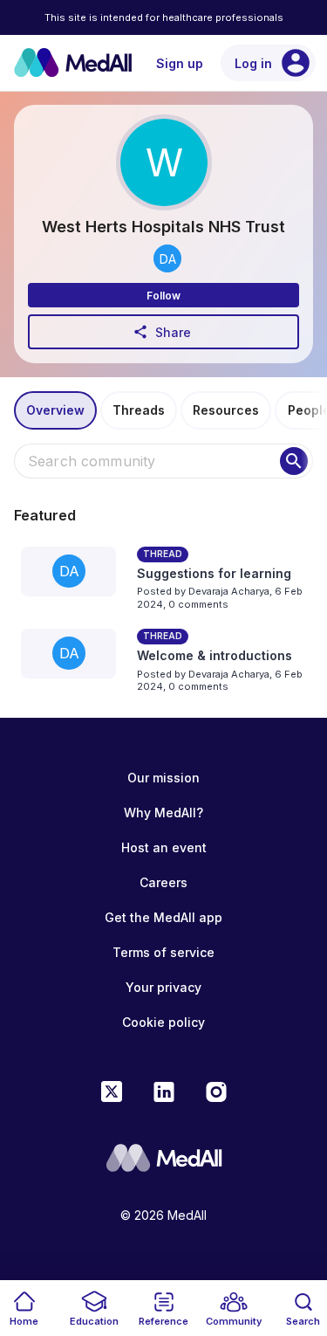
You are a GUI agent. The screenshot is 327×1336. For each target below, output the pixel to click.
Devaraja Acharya (228, 591)
